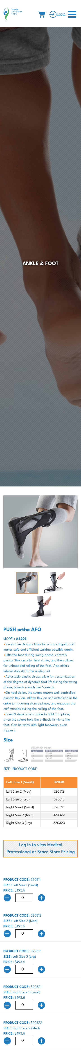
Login (60, 14)
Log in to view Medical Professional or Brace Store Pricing (41, 848)
